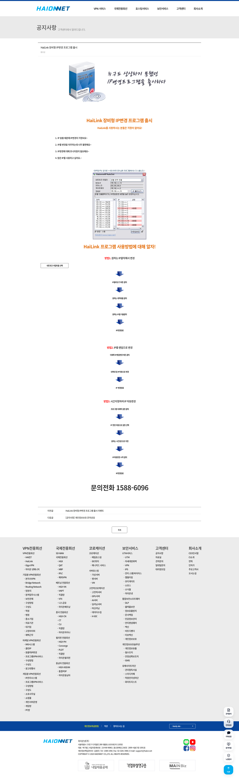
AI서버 (95, 600)
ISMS (127, 660)
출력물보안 (130, 606)
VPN (127, 565)
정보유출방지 (131, 610)
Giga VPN (29, 565)
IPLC (61, 573)
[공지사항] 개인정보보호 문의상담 (80, 517)
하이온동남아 (64, 675)
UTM (127, 557)
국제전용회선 (120, 9)
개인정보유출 (131, 648)
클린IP (28, 648)
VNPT (61, 590)
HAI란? (28, 557)
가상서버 (96, 574)
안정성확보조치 (132, 656)
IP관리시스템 (31, 677)
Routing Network (33, 586)
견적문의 (159, 561)
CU (60, 624)
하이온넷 (129, 593)
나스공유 (62, 602)
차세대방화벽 (131, 561)
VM (93, 582)
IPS (126, 569)
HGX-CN (62, 616)
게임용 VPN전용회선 (32, 673)
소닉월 (128, 589)
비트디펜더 (130, 631)
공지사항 (159, 553)
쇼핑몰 (28, 698)
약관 (106, 726)
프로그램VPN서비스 (34, 656)
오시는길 (192, 573)
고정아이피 (30, 631)
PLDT (61, 649)
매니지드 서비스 (99, 565)
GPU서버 (96, 596)
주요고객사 (193, 569)
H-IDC (94, 616)
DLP (127, 602)
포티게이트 (130, 581)
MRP (61, 569)
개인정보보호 (131, 639)
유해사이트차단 (129, 665)
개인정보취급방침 (91, 726)
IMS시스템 (30, 644)
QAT (61, 565)
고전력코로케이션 (97, 588)
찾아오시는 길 (118, 726)
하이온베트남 (64, 606)
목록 (119, 529)
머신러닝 (96, 608)
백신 (127, 626)
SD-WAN (60, 553)
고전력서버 (97, 592)
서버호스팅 (94, 570)
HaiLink (29, 561)
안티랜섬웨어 (131, 622)
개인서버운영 (31, 702)
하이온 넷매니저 (32, 569)
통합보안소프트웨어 (131, 598)
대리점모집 (160, 569)
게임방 (28, 706)
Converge (63, 645)
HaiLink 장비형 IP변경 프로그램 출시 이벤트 (85, 510)
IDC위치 (95, 561)
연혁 (191, 561)
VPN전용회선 (32, 548)
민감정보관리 (131, 618)
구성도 (28, 606)
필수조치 (129, 652)
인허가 (191, 565)
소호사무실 (30, 694)
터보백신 (129, 635)
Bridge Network (32, 582)
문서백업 (129, 614)
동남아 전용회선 (63, 663)
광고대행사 (30, 668)
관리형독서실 (131, 669)
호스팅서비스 (142, 9)
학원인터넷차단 (132, 677)
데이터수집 (97, 612)
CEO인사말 (193, 553)
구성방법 (29, 602)
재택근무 (29, 635)
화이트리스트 (131, 681)
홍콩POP (63, 671)
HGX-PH (62, 641)
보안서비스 (162, 9)
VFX (60, 598)
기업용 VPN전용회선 (32, 574)
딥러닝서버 (97, 604)
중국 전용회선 (62, 612)
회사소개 (198, 9)
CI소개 (191, 557)
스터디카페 (130, 673)
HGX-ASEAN (64, 667)
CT (60, 620)
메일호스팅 (97, 557)
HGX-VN (62, 586)
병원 (27, 614)
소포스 (128, 585)
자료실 (158, 557)
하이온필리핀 (64, 657)
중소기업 (29, 618)
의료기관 (29, 622)
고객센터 (180, 9)
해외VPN (63, 577)
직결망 (61, 594)
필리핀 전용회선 (63, 637)
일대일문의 (160, 565)
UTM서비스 (127, 553)
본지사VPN (30, 578)
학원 (27, 610)
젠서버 (95, 578)
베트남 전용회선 (63, 582)
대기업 (28, 626)
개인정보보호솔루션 (131, 644)
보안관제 (29, 598)
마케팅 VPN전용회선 (32, 640)
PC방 (27, 710)
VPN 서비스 (100, 9)
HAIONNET (53, 8)
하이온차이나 (64, 632)
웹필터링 (129, 577)
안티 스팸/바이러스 (133, 573)
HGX (61, 561)
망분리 (28, 590)
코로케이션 (97, 548)
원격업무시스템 (32, 594)
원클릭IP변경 (31, 652)
